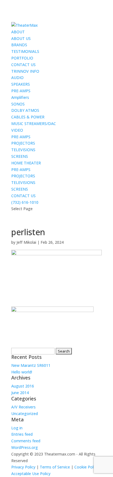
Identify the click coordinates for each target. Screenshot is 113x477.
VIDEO (17, 130)
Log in (16, 427)
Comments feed (25, 440)
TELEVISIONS (23, 149)
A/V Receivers (23, 407)
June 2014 (20, 392)
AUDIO (17, 77)
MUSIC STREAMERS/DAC (33, 123)
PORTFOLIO (22, 58)
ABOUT (18, 31)
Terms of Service (55, 467)
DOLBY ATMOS (25, 110)
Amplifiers (20, 97)
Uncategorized (24, 413)
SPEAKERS (20, 84)
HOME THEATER (26, 163)
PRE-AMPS (20, 90)
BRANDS (19, 44)
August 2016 (22, 386)
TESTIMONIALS (25, 51)
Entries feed (22, 434)
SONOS (18, 104)
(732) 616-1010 (24, 202)
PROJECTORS (23, 143)
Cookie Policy (86, 467)
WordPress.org (24, 447)
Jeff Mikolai (26, 242)
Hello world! (21, 372)
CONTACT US (23, 64)
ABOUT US (21, 38)
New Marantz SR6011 (30, 365)
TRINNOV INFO (25, 71)
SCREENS (19, 156)
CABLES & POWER (27, 117)
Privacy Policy (23, 467)
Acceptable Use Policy (30, 473)
